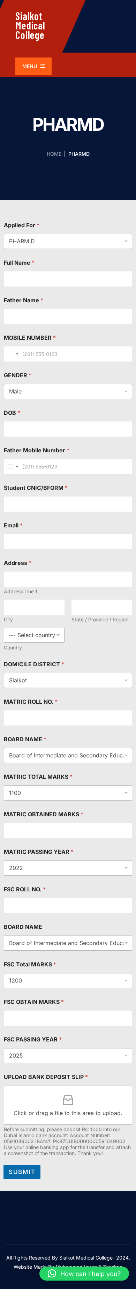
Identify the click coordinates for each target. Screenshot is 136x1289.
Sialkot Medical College (30, 25)
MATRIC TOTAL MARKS (38, 777)
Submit (22, 1171)
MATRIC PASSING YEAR (39, 852)
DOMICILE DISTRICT (34, 664)
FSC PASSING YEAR (33, 1039)
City (8, 619)
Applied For (21, 225)
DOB (12, 413)
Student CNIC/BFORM (36, 488)
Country (13, 647)
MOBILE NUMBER (30, 338)
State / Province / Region (99, 619)
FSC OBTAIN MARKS (34, 1002)
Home (54, 154)
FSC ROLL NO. (25, 889)
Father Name (23, 300)
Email (13, 525)
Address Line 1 (20, 591)
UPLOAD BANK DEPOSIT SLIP (46, 1077)
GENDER (17, 375)
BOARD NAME (25, 739)
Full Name (19, 262)
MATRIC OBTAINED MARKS (43, 814)
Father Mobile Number (36, 450)
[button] (84, 1274)
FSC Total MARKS (30, 964)
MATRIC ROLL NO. (31, 702)
